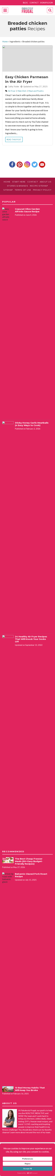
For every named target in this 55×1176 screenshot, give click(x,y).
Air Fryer (12, 91)
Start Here (19, 182)
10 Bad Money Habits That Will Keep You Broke (30, 1089)
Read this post (14, 139)
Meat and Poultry (36, 91)
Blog (25, 3)
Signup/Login (46, 3)
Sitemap (8, 190)
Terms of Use (23, 190)
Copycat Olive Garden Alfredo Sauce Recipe (27, 210)
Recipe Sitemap (39, 186)
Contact (34, 3)
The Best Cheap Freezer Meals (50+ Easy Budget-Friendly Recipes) (29, 861)
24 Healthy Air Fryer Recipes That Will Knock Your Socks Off (31, 639)
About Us (45, 182)
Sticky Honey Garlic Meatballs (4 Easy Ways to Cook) (32, 424)
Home (5, 41)
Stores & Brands (17, 186)
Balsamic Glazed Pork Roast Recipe (31, 875)
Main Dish (22, 91)
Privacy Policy (42, 190)
